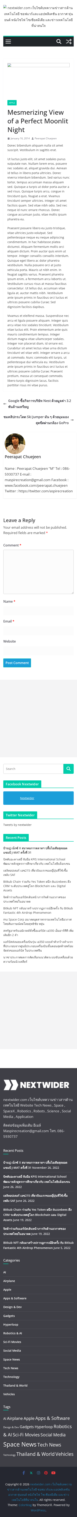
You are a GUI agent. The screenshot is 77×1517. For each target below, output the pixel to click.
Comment (12, 545)
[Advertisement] (38, 718)
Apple (12, 102)
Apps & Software (14, 1298)
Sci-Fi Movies (12, 1342)
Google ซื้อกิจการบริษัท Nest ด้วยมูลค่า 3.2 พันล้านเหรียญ (39, 403)
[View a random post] (69, 42)
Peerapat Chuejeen (46, 138)
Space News (11, 1359)
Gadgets (9, 1316)
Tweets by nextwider (17, 825)
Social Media (12, 1350)
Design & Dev (12, 1307)
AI (4, 1272)
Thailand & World (15, 1385)
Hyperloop (10, 1324)
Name (9, 601)
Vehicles (9, 1394)
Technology (11, 1377)
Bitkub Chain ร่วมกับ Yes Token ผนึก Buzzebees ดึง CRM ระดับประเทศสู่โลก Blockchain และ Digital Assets (37, 886)
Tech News (10, 1368)
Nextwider (27, 798)
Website (9, 641)
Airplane (9, 1281)
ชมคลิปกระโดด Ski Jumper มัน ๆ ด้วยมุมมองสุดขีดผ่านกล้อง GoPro (36, 420)
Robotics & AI (12, 1333)
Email (8, 621)
